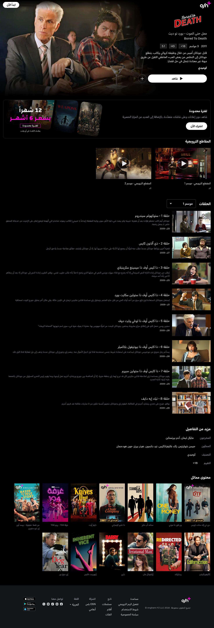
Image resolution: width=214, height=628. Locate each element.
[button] (11, 5)
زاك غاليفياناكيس (168, 446)
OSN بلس (90, 604)
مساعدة (134, 599)
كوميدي (202, 68)
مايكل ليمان (187, 438)
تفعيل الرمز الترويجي (128, 604)
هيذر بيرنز (139, 446)
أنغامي (92, 609)
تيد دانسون (151, 446)
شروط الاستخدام (130, 609)
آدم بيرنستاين (173, 438)
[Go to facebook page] (61, 604)
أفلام (109, 609)
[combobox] (181, 203)
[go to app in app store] (29, 599)
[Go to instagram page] (57, 604)
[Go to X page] (44, 604)
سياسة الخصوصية (129, 614)
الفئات (108, 614)
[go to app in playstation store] (29, 609)
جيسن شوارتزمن (186, 446)
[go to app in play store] (29, 604)
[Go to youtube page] (48, 604)
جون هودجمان (124, 446)
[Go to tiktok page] (52, 604)
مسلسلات (107, 604)
